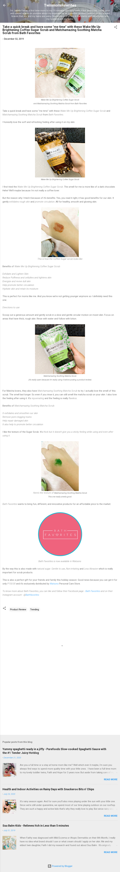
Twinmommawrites (60, 5)
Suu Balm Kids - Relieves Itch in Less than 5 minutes (35, 825)
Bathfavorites (32, 594)
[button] (116, 27)
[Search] (116, 6)
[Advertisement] (60, 708)
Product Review (18, 609)
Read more (111, 779)
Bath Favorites (92, 591)
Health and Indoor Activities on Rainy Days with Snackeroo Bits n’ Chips (48, 789)
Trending (34, 609)
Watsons (54, 583)
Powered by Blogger (61, 866)
